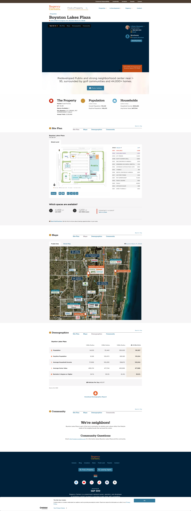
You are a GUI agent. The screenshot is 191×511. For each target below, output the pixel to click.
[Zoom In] (60, 193)
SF (138, 147)
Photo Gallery (97, 88)
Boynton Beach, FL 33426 (134, 244)
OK (144, 500)
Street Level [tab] (55, 142)
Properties (102, 8)
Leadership (116, 1)
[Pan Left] (68, 193)
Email (134, 32)
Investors (124, 1)
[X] (114, 482)
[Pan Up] (74, 193)
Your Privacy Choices (59, 508)
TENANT (118, 147)
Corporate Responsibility (102, 1)
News (94, 463)
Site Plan (62, 26)
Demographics (76, 26)
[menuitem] (100, 8)
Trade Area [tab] (55, 244)
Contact (139, 8)
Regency (128, 8)
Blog (80, 463)
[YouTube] (84, 482)
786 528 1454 (136, 30)
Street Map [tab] (67, 244)
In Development (115, 8)
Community (86, 26)
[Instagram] (92, 482)
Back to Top (138, 126)
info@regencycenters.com (77, 439)
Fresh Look (101, 463)
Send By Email (136, 40)
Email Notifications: (57, 221)
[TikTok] (99, 482)
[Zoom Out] (63, 193)
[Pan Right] (71, 193)
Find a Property (87, 470)
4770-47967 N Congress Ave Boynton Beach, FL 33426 (132, 67)
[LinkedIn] (76, 482)
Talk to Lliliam (103, 212)
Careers (140, 1)
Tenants (132, 1)
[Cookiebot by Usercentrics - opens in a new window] (43, 508)
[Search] (87, 8)
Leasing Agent (105, 470)
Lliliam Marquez (137, 26)
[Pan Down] (77, 193)
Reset (53, 193)
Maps (68, 26)
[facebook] (107, 482)
